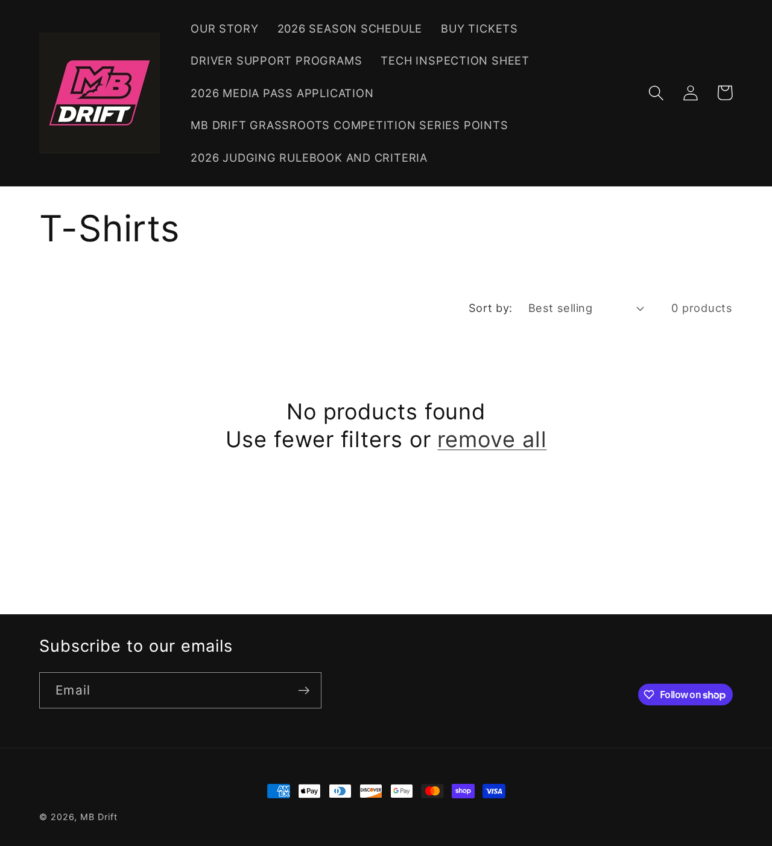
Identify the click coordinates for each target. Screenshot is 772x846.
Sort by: (491, 307)
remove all (491, 439)
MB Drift (98, 817)
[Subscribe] (303, 690)
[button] (656, 92)
